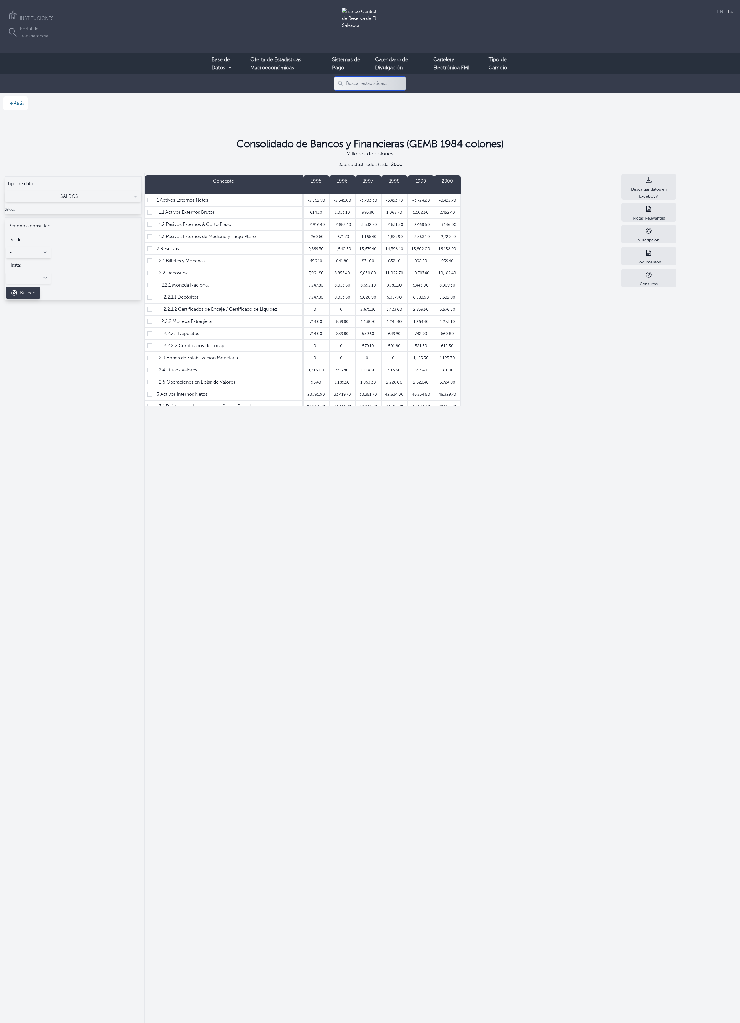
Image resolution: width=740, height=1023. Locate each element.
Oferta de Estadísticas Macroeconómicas (275, 63)
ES (730, 11)
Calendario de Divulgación (391, 63)
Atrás (19, 103)
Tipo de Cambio (498, 63)
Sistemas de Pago (346, 63)
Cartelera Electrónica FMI (451, 63)
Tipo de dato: (21, 183)
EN (720, 11)
